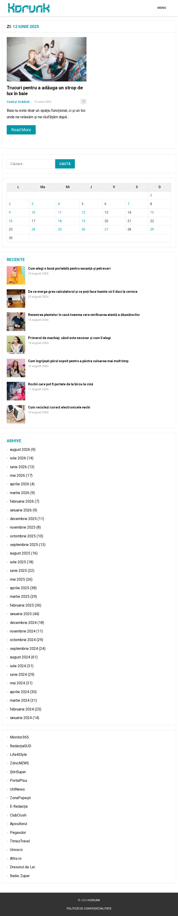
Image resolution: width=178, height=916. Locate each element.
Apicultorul (18, 824)
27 (106, 229)
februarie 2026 (22, 501)
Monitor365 (19, 737)
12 (83, 212)
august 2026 (20, 449)
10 (33, 212)
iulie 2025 (18, 562)
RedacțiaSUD (20, 746)
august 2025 (20, 553)
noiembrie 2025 (22, 527)
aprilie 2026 (19, 484)
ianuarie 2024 (21, 718)
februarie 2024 (22, 709)
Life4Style (18, 754)
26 (83, 229)
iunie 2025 (18, 570)
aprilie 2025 (19, 588)
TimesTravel (20, 841)
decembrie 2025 (23, 519)
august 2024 (20, 657)
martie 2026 (19, 493)
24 (33, 229)
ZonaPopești (20, 798)
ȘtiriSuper (18, 772)
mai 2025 (17, 579)
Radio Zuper (20, 876)
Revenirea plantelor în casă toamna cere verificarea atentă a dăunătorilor (84, 315)
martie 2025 (19, 596)
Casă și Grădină (18, 101)
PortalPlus (18, 780)
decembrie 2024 (23, 622)
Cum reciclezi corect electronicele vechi (59, 407)
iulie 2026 (18, 458)
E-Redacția (19, 806)
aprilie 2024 (19, 692)
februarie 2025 (22, 605)
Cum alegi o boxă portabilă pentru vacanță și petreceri (69, 268)
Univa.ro (16, 849)
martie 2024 (19, 700)
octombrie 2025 (23, 536)
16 (11, 221)
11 (60, 212)
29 (152, 229)
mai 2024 (17, 683)
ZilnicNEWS (19, 763)
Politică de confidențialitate (89, 908)
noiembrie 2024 (22, 631)
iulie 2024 (18, 666)
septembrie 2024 (24, 648)
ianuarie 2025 (21, 614)
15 (152, 212)
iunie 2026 (18, 467)
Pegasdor (18, 832)
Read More (21, 129)
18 (60, 221)
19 (83, 221)
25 (60, 229)
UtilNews (17, 789)
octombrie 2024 (23, 640)
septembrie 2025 (24, 544)
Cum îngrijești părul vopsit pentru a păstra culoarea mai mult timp (78, 361)
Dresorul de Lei (22, 867)
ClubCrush (18, 815)
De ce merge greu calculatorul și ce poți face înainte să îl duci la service (82, 291)
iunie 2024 (18, 674)
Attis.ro (16, 858)
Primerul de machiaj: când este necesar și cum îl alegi (69, 338)
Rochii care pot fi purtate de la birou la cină (60, 384)
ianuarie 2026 (21, 510)
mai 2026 (17, 475)
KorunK (94, 900)
